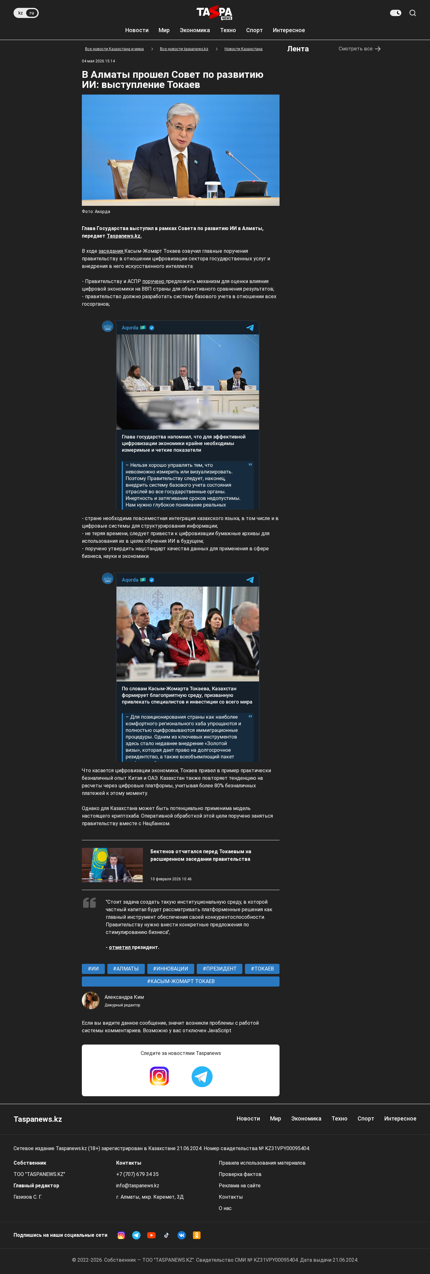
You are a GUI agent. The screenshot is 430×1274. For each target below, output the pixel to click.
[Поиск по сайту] (412, 13)
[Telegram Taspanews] (202, 1076)
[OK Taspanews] (197, 1235)
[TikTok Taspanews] (166, 1235)
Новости (137, 30)
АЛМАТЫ (127, 969)
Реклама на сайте (240, 1186)
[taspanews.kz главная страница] (214, 13)
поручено (154, 281)
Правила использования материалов (262, 1163)
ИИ (94, 969)
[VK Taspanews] (182, 1235)
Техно (228, 30)
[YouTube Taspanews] (151, 1235)
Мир (164, 30)
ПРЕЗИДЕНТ (221, 969)
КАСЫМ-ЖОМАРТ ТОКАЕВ (182, 981)
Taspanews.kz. (124, 236)
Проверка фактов (240, 1174)
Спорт (254, 30)
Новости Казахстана (243, 48)
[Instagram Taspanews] (159, 1076)
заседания (111, 251)
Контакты (231, 1197)
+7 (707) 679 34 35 (137, 1174)
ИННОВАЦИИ (171, 969)
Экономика (195, 30)
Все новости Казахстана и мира (114, 48)
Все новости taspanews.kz (184, 48)
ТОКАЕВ (263, 969)
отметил (120, 947)
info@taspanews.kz (137, 1186)
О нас (225, 1208)
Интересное (289, 30)
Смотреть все (356, 49)
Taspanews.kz (38, 1119)
